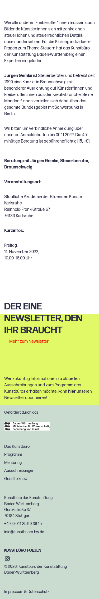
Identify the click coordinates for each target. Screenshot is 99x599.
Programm (13, 454)
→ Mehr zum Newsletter (26, 341)
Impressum (13, 591)
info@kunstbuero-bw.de (24, 532)
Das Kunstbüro (17, 446)
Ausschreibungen (19, 470)
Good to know (15, 479)
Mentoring (13, 462)
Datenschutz (38, 591)
